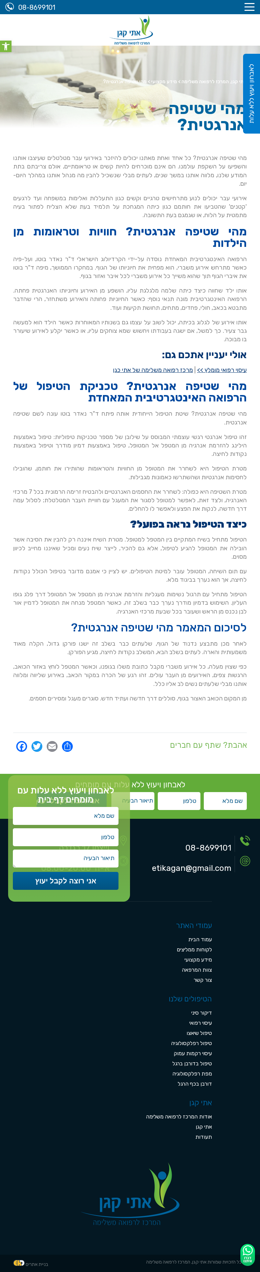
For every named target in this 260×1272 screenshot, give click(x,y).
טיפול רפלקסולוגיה (191, 1043)
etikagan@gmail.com (191, 868)
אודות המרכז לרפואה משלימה (179, 1116)
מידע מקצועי (198, 959)
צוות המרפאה (197, 970)
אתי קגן (204, 1127)
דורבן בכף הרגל (195, 1084)
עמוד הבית (200, 939)
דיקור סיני (201, 1013)
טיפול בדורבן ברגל (192, 1063)
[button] (6, 46)
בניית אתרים (37, 1264)
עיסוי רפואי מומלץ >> (222, 370)
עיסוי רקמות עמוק (193, 1053)
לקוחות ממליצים (194, 949)
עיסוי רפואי (200, 1023)
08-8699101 (208, 848)
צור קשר (203, 980)
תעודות (203, 1137)
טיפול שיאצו (199, 1033)
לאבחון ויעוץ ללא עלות (251, 93)
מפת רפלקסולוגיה (192, 1073)
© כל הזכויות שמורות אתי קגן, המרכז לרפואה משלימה (196, 1262)
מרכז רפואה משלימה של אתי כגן (153, 370)
